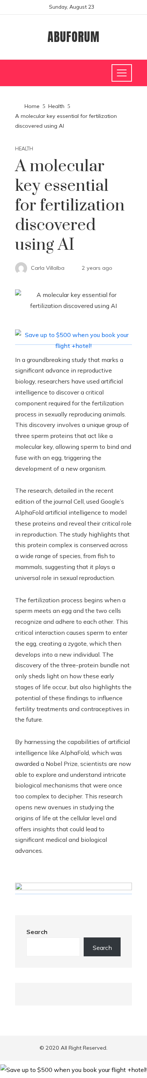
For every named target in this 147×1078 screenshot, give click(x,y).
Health (24, 148)
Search (36, 932)
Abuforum (73, 37)
